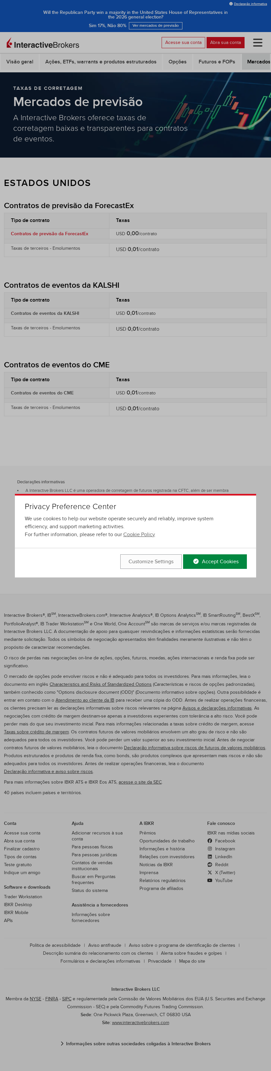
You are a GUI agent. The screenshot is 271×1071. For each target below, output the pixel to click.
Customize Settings (151, 561)
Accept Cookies (220, 561)
